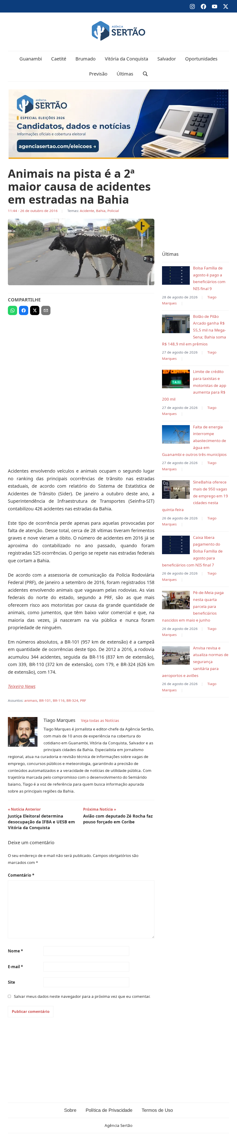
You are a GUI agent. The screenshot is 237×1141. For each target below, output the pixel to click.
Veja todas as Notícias (100, 720)
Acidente (87, 210)
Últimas (125, 74)
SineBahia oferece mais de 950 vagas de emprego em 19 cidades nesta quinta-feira (195, 495)
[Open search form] (145, 73)
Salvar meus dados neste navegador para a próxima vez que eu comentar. (82, 996)
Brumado (85, 59)
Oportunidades (201, 59)
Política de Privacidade (109, 1110)
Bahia (101, 210)
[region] (81, 352)
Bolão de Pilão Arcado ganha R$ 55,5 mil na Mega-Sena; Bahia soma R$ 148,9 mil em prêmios (194, 330)
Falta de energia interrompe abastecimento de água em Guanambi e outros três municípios (194, 440)
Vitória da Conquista (126, 59)
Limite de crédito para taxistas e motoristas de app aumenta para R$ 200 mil (194, 385)
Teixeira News (21, 686)
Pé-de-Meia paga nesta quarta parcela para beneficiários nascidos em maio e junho (193, 606)
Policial (113, 210)
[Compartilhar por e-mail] (45, 310)
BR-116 (59, 700)
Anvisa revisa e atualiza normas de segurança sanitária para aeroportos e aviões (195, 661)
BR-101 (45, 700)
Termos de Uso (157, 1110)
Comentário (21, 875)
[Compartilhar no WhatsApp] (12, 310)
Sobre (70, 1110)
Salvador (166, 59)
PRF (83, 700)
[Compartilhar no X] (34, 310)
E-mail (15, 966)
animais (30, 700)
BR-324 (72, 700)
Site (11, 982)
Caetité (58, 59)
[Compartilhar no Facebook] (23, 310)
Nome (15, 951)
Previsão (98, 74)
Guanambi (30, 59)
